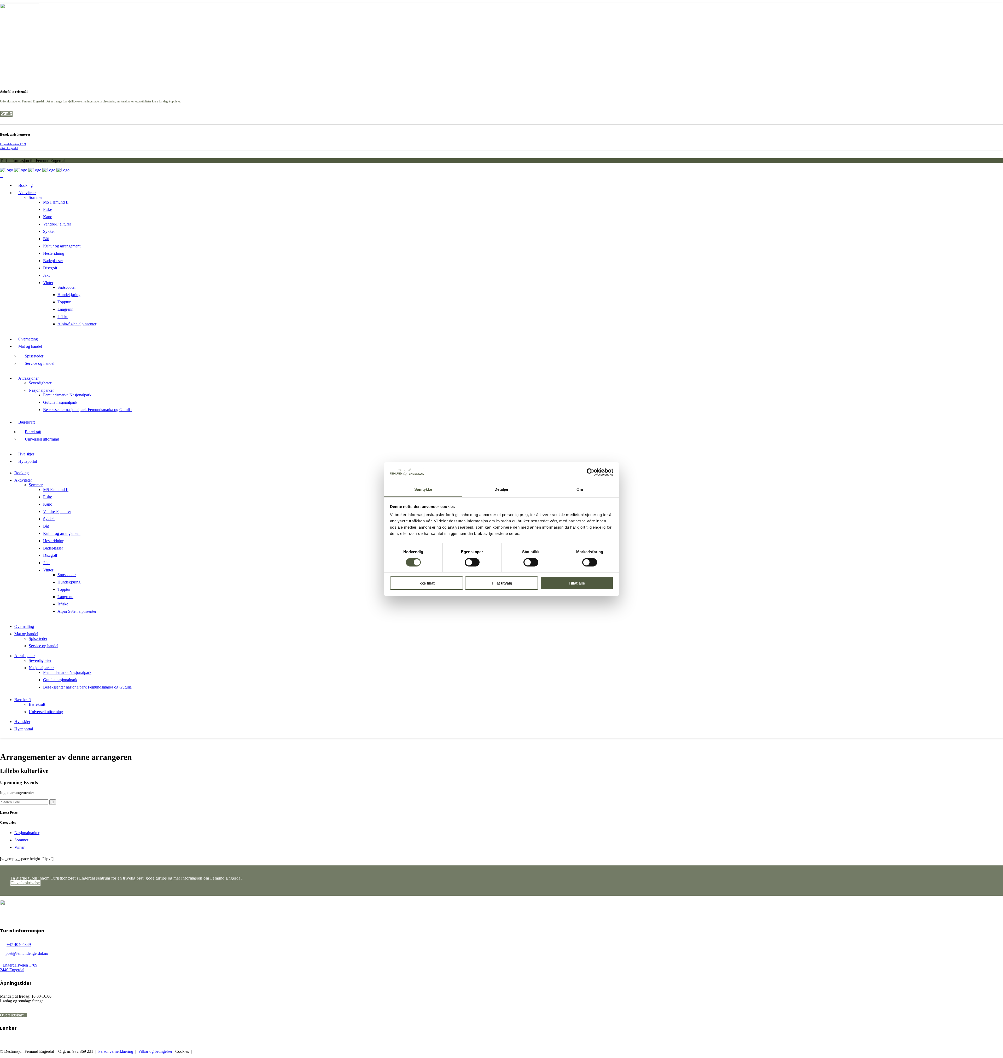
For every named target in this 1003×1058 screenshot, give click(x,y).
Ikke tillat (426, 583)
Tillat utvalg (501, 583)
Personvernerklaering (115, 1051)
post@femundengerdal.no (26, 953)
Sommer (21, 840)
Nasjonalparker (26, 832)
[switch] (472, 562)
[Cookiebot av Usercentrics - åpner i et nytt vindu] (590, 472)
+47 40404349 (19, 944)
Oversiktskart (12, 1015)
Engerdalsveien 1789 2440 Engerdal (13, 146)
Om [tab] (579, 489)
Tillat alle (577, 583)
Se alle (6, 114)
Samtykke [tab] (423, 489)
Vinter (19, 847)
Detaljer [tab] (501, 489)
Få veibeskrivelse (25, 883)
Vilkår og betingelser (155, 1051)
